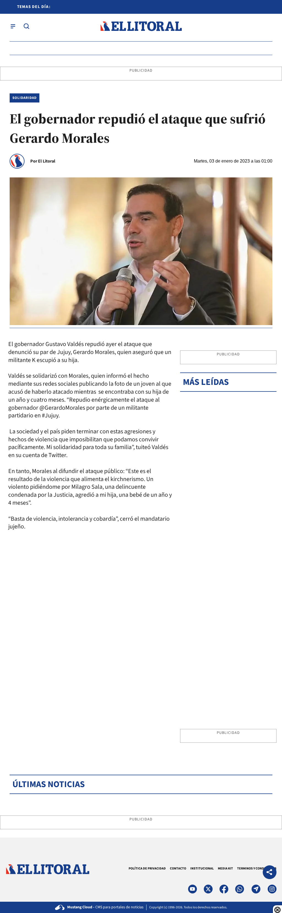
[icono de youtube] (192, 889)
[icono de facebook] (223, 889)
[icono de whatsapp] (239, 889)
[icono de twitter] (208, 889)
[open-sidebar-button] (13, 26)
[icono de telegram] (256, 889)
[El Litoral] (141, 26)
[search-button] (26, 26)
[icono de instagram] (272, 889)
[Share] (269, 872)
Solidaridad (24, 97)
